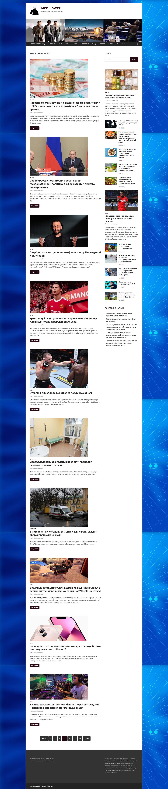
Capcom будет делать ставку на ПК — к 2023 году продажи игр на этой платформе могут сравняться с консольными (121, 327)
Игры (75, 44)
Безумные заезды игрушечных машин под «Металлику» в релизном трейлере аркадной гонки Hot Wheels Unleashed (65, 589)
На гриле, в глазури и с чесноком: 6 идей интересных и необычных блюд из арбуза (127, 153)
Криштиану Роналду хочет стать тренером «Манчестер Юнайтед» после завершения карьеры (63, 320)
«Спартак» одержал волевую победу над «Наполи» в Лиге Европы (119, 218)
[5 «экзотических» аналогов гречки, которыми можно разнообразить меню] (111, 184)
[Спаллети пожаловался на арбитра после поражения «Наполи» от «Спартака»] (111, 275)
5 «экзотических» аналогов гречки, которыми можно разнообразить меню (127, 181)
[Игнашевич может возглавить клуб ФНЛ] (111, 289)
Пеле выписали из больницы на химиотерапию (125, 246)
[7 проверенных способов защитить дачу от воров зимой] (111, 127)
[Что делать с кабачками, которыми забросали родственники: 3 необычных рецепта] (111, 171)
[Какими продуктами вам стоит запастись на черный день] (121, 90)
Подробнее (34, 128)
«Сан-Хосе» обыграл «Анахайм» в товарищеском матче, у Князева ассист (128, 258)
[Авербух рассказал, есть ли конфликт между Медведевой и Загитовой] (65, 232)
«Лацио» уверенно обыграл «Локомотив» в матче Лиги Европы (127, 295)
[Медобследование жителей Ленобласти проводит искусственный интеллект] (65, 438)
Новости (52, 44)
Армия (67, 44)
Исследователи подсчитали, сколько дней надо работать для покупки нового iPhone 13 (65, 647)
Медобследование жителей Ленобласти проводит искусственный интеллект (61, 463)
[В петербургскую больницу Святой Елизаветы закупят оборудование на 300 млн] (65, 508)
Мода (94, 44)
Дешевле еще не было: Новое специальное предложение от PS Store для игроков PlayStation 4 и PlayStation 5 (121, 343)
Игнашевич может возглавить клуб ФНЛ (127, 283)
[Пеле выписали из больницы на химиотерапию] (111, 251)
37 (80, 738)
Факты (110, 44)
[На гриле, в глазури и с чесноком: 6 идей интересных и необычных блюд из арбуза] (111, 156)
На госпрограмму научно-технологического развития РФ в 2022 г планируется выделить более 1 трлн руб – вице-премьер (65, 106)
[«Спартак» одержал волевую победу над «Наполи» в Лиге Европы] (121, 211)
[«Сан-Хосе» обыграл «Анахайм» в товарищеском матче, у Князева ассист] (111, 262)
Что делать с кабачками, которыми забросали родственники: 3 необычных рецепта (128, 167)
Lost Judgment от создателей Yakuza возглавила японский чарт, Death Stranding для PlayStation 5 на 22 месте (121, 335)
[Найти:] (121, 59)
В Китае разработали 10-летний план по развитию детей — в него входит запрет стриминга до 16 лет (64, 706)
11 (70, 738)
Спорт (102, 44)
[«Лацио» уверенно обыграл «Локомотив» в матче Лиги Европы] (111, 300)
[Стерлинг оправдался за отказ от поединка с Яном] (65, 369)
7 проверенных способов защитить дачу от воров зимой (128, 123)
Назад (44, 738)
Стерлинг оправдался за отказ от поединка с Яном (61, 392)
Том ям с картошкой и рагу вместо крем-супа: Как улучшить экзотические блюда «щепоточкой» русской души (127, 137)
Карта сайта (121, 44)
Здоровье (85, 44)
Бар (60, 44)
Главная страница (38, 44)
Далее (86, 738)
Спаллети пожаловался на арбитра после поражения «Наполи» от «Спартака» (128, 272)
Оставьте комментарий (36, 112)
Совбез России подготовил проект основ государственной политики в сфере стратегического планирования (62, 184)
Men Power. (51, 7)
